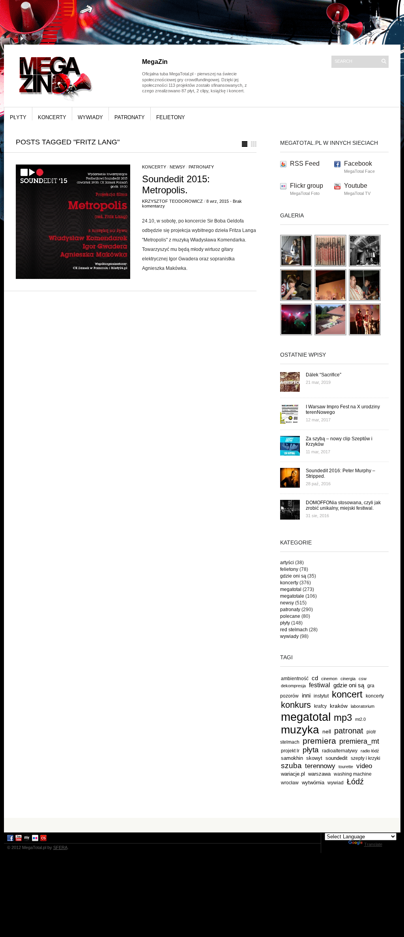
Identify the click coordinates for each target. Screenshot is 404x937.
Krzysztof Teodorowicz (172, 201)
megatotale (292, 596)
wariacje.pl (293, 774)
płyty (18, 117)
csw (363, 678)
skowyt (314, 758)
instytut (321, 695)
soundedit (336, 758)
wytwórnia (313, 783)
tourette (346, 766)
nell (326, 731)
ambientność (295, 678)
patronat (348, 730)
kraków (339, 706)
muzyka (300, 730)
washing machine (353, 773)
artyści (287, 562)
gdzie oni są (293, 576)
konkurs (296, 705)
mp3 (343, 717)
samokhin (292, 758)
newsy (177, 167)
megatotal (290, 589)
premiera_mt (359, 741)
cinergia (347, 678)
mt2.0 (360, 719)
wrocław (290, 783)
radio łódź (370, 750)
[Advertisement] (202, 825)
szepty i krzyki (365, 758)
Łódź (355, 781)
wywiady (90, 117)
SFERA (60, 847)
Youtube (355, 185)
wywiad (335, 783)
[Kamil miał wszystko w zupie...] (296, 299)
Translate (373, 844)
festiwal (319, 685)
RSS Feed (305, 163)
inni (306, 695)
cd (315, 678)
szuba (291, 765)
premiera (319, 740)
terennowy (320, 766)
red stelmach (294, 629)
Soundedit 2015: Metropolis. (176, 184)
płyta (311, 750)
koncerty (52, 117)
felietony (170, 117)
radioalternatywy (339, 750)
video (364, 766)
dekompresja (293, 685)
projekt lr (290, 750)
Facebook (358, 163)
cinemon (329, 678)
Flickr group (306, 185)
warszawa (319, 774)
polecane (290, 616)
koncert (347, 694)
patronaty (129, 117)
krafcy (320, 706)
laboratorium (362, 706)
